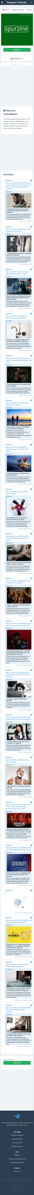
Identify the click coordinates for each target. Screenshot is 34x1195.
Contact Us (17, 1171)
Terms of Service (17, 1188)
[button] (31, 2)
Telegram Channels (17, 1135)
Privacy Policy (17, 1185)
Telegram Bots (17, 1143)
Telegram (17, 1155)
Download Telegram (17, 1163)
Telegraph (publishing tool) (17, 1159)
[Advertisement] (17, 85)
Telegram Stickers (17, 1146)
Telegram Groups (17, 1139)
